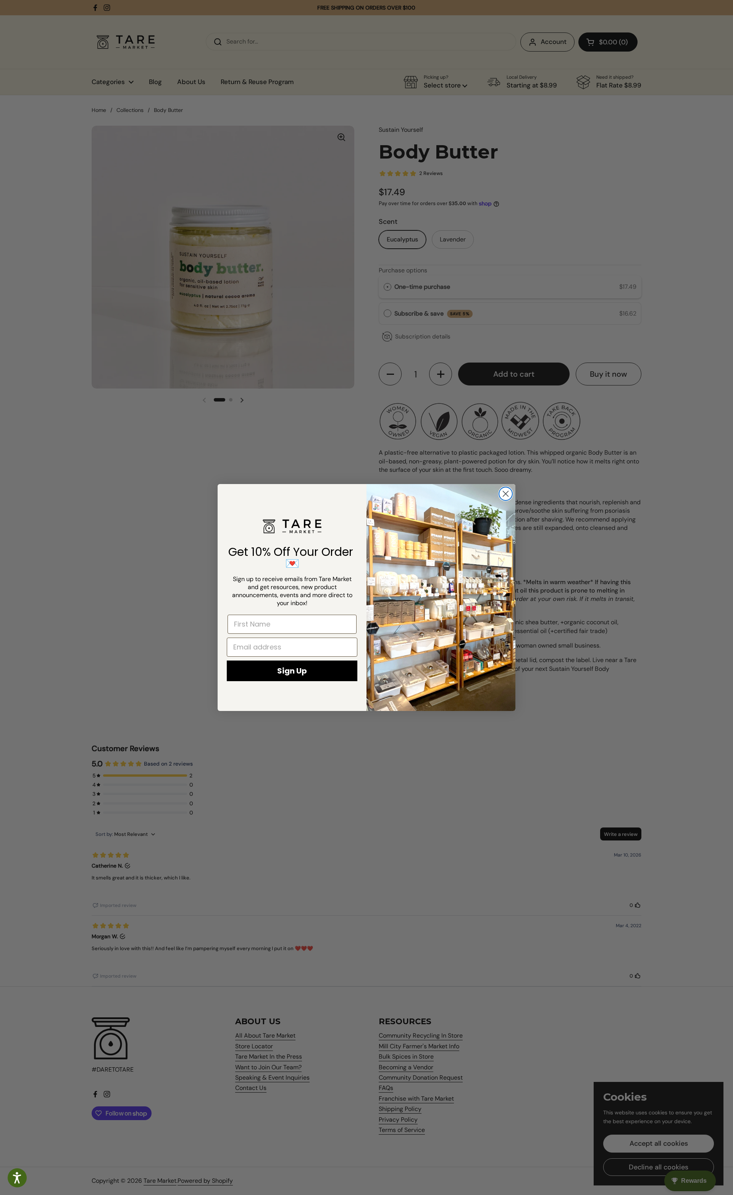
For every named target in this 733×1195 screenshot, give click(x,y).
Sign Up (292, 671)
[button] (17, 1177)
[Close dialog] (505, 493)
